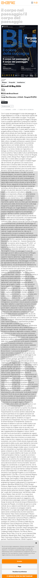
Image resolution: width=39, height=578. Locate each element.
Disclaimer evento (6, 106)
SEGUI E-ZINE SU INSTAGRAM (20, 576)
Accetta (19, 561)
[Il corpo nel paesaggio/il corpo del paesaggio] (19, 51)
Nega (19, 566)
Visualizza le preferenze (19, 572)
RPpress (4, 102)
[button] (36, 543)
